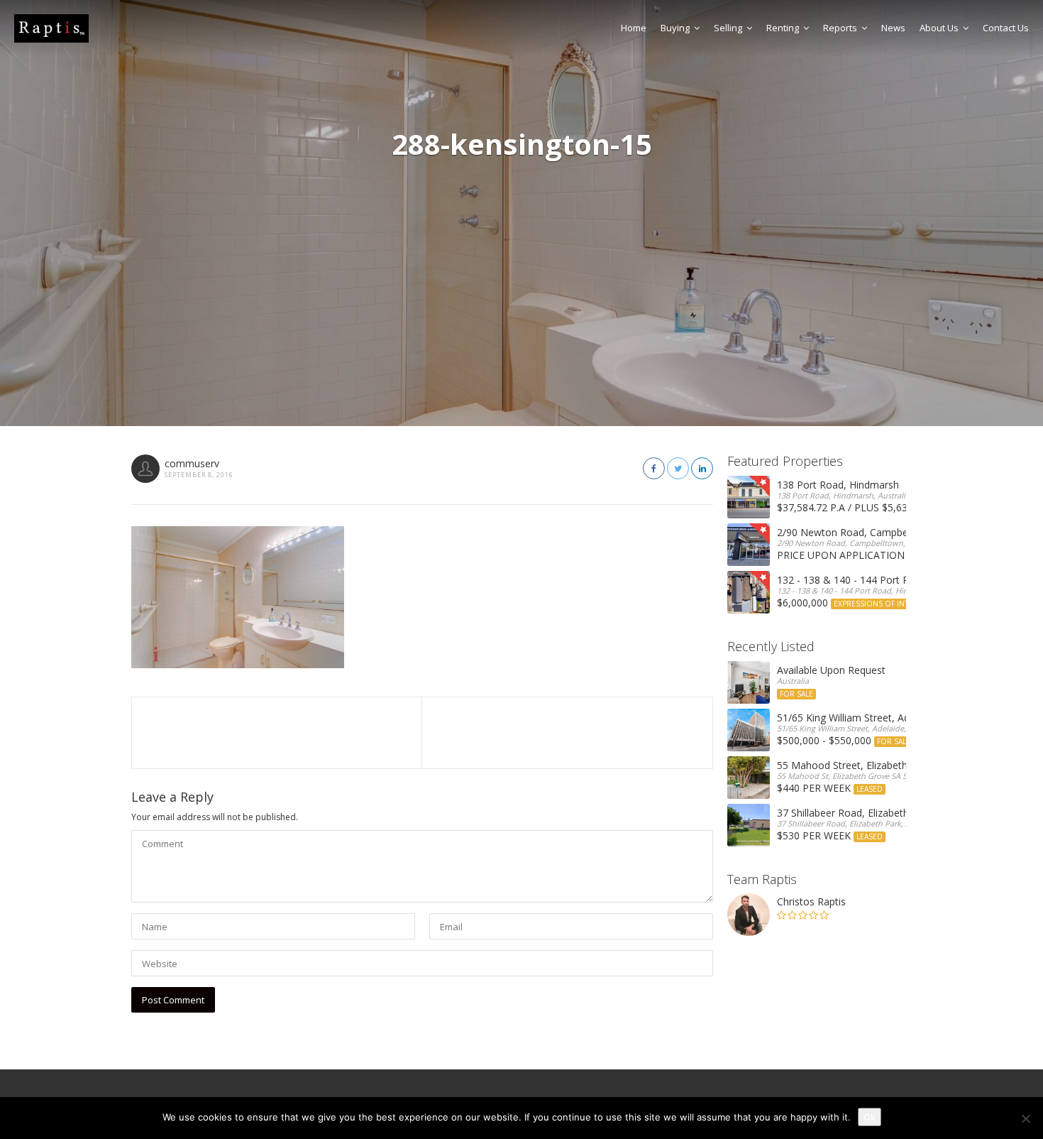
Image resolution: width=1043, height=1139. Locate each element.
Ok (869, 1117)
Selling (728, 27)
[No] (1025, 1118)
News (893, 27)
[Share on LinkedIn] (702, 468)
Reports (840, 27)
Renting (782, 27)
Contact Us (1006, 27)
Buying (675, 27)
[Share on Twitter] (678, 468)
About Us (939, 27)
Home (633, 27)
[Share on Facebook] (654, 468)
